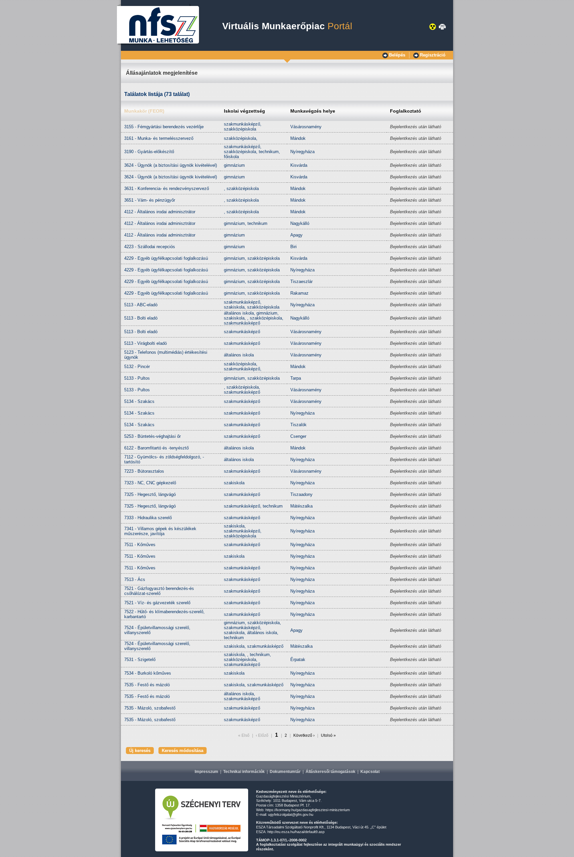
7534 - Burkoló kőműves (147, 673)
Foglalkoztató (405, 111)
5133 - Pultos (137, 378)
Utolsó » (328, 735)
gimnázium (234, 165)
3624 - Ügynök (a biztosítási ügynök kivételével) (170, 165)
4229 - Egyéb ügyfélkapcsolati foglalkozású (166, 258)
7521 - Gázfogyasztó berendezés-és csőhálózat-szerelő (159, 591)
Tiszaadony (301, 494)
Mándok (298, 138)
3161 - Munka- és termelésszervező (158, 138)
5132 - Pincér (137, 366)
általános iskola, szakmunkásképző (242, 696)
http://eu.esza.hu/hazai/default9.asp (296, 832)
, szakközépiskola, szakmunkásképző (242, 390)
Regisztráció (432, 54)
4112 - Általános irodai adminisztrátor (159, 211)
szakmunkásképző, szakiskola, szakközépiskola (251, 305)
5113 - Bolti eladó (140, 318)
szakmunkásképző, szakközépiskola (242, 127)
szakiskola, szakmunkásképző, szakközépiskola (242, 531)
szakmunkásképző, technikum (253, 506)
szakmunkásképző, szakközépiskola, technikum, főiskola (252, 151)
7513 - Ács (134, 579)
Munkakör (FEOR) (144, 111)
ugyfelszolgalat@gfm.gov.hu (290, 814)
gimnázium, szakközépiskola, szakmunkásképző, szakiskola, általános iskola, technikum (252, 630)
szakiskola (234, 482)
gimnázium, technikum (245, 223)
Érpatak (297, 659)
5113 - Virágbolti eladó (145, 343)
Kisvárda (298, 165)
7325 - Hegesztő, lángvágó (150, 494)
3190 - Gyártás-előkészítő (149, 151)
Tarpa (295, 378)
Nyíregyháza (302, 151)
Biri (293, 246)
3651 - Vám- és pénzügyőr (149, 200)
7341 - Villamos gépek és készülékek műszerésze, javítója (160, 531)
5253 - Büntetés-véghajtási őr (152, 436)
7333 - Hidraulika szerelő (148, 517)
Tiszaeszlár (301, 281)
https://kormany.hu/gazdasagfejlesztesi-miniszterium (307, 810)
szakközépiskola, (240, 138)
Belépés (397, 54)
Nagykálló (299, 223)
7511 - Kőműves (139, 544)
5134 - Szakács (139, 401)
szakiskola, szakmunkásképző (253, 646)
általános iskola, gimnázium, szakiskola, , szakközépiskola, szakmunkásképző (253, 318)
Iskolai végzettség (244, 111)
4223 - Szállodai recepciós (149, 246)
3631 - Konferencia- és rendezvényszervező (166, 188)
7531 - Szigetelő (139, 659)
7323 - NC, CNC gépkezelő (150, 482)
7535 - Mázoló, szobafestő (149, 708)
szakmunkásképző (242, 331)
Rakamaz (299, 293)
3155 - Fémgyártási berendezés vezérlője (164, 126)
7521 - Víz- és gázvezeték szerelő (157, 602)
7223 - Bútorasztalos (144, 471)
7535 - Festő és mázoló (147, 684)
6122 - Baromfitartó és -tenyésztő (156, 447)
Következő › (304, 735)
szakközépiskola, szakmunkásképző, (242, 366)
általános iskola (239, 354)
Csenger (298, 436)
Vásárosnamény (306, 126)
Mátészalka (301, 506)
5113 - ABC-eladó (140, 304)
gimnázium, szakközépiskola (252, 258)
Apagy (296, 235)
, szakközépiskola (241, 188)
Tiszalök (298, 424)
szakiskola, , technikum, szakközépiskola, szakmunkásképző (247, 659)
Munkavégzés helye (312, 111)
